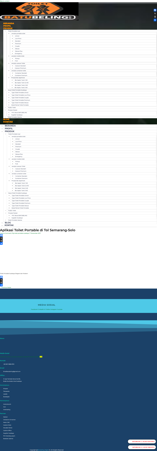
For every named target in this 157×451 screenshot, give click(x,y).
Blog (8, 222)
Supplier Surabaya (16, 115)
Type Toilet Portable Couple (20, 97)
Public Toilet (12, 107)
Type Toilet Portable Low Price (21, 95)
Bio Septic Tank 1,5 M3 (21, 82)
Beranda (10, 125)
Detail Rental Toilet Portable (20, 105)
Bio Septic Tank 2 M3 (21, 85)
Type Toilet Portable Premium (21, 100)
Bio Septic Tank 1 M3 (21, 80)
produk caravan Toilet (18, 63)
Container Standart (21, 73)
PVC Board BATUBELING (19, 112)
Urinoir (17, 36)
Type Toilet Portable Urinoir (20, 92)
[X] (50, 238)
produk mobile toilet (18, 56)
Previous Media (5, 287)
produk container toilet (19, 70)
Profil (9, 128)
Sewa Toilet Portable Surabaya (17, 90)
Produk (8, 28)
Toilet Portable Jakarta (15, 117)
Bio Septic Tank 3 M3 (21, 87)
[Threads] (50, 240)
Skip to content (4, 1)
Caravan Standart (20, 66)
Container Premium (21, 75)
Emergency (18, 53)
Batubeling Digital (43, 450)
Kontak (8, 122)
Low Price (18, 38)
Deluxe (17, 48)
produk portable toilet (18, 33)
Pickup (17, 58)
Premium (18, 43)
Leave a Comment (5, 233)
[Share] (50, 243)
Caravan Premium (20, 68)
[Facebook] (50, 235)
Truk (16, 61)
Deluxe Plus (18, 51)
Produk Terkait (12, 110)
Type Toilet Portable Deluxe (20, 102)
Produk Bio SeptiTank (18, 77)
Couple (17, 46)
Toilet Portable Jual (14, 31)
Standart (17, 41)
